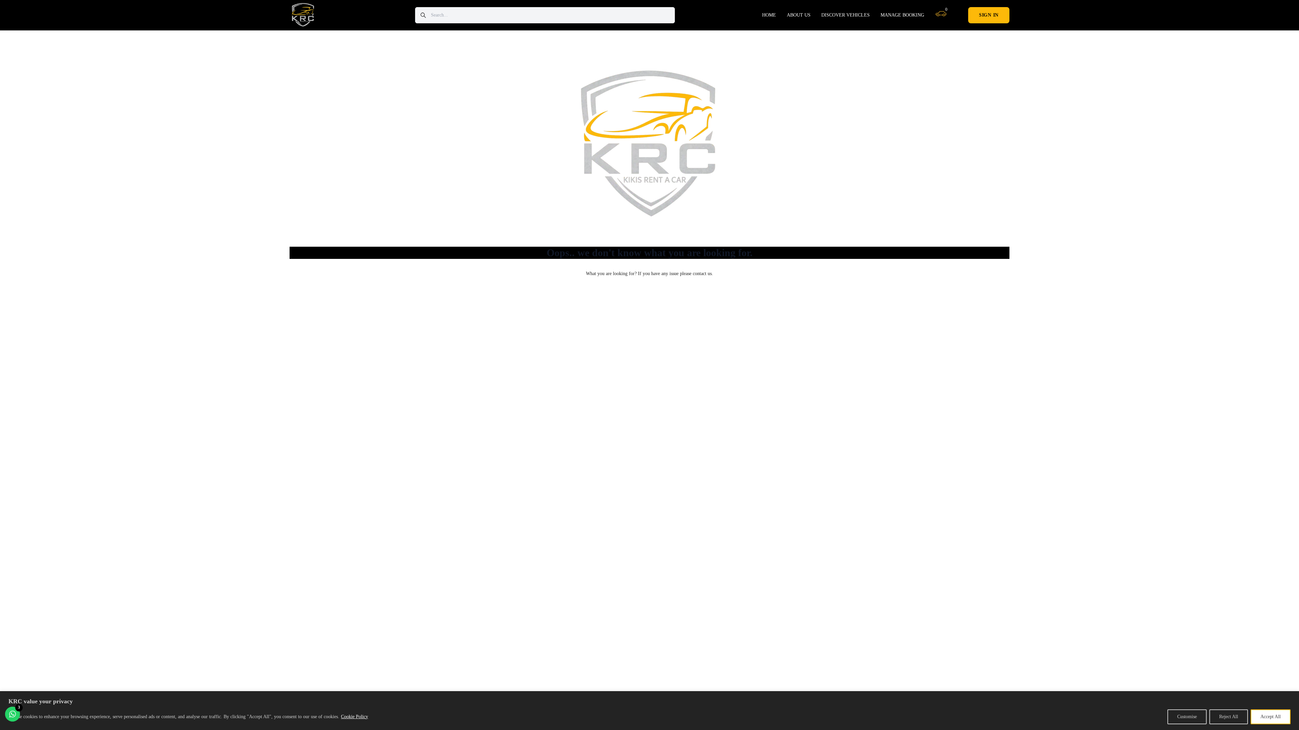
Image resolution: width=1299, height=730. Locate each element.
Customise (1187, 716)
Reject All (1228, 716)
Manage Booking (902, 15)
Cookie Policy (354, 716)
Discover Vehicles (845, 15)
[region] (649, 710)
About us (799, 15)
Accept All (1270, 716)
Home (769, 15)
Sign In (989, 15)
